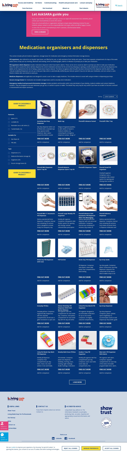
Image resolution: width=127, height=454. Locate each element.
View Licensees (40, 32)
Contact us (11, 425)
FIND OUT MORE (43, 139)
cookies (13, 447)
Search (120, 5)
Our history (11, 417)
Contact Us (39, 412)
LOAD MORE (77, 382)
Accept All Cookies (112, 448)
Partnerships (12, 428)
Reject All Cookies (70, 448)
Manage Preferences (91, 448)
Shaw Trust (11, 410)
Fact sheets (84, 8)
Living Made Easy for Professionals (19, 414)
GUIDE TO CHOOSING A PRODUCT (21, 105)
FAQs (9, 421)
